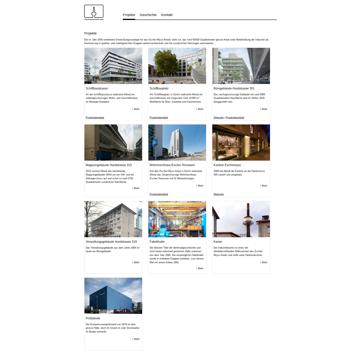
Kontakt (167, 15)
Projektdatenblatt (95, 117)
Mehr (136, 109)
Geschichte (148, 15)
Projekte (129, 15)
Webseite (219, 117)
